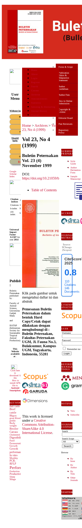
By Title (72, 472)
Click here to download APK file (17, 374)
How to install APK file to (16, 385)
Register (35, 82)
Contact (35, 115)
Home (34, 70)
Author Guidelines (63, 87)
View (72, 411)
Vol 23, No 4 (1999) (39, 128)
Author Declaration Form (75, 170)
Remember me (73, 349)
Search (34, 86)
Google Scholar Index (13, 174)
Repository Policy (64, 131)
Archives (35, 94)
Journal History (39, 111)
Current (35, 90)
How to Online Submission (65, 102)
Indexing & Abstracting (43, 107)
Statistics (36, 103)
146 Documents (71, 289)
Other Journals (74, 478)
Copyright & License (64, 110)
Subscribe (74, 414)
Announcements (39, 98)
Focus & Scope (66, 67)
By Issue (72, 459)
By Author (73, 466)
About (34, 74)
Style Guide (73, 162)
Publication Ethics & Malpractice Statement (64, 77)
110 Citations (70, 283)
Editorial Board (66, 118)
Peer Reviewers (65, 124)
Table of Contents (44, 190)
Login (34, 78)
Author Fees (64, 95)
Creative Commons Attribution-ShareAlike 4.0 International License (38, 426)
